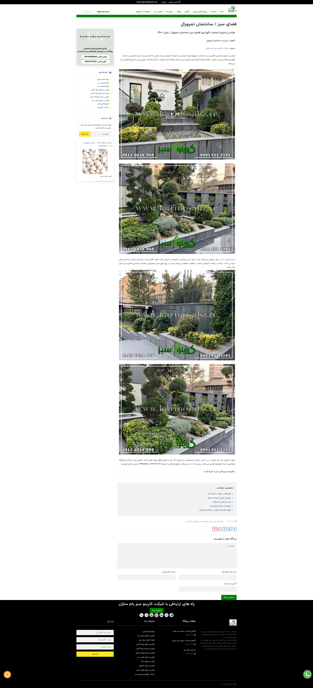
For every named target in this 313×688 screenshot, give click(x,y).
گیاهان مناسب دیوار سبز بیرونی (184, 640)
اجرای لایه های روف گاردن (99, 93)
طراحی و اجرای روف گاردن (100, 90)
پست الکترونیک (168, 572)
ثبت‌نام (95, 654)
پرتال (221, 684)
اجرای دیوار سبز (103, 83)
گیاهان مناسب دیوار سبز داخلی (184, 631)
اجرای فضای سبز (103, 86)
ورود (162, 660)
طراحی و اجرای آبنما (148, 661)
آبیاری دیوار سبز (190, 650)
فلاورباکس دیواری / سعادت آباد (219, 494)
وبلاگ (179, 11)
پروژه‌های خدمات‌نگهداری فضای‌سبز (197, 521)
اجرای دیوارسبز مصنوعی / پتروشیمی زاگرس (215, 510)
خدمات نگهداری (103, 107)
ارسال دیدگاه (229, 597)
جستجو (85, 134)
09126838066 (103, 12)
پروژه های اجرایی (200, 11)
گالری (187, 11)
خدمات (213, 11)
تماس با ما (158, 11)
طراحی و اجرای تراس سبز (100, 100)
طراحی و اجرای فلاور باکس (145, 670)
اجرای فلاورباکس (103, 104)
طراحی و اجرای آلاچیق (147, 666)
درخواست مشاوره (143, 11)
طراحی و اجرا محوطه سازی (99, 97)
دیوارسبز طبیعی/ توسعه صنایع (219, 498)
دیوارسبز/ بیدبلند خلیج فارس (220, 506)
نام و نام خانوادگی (229, 572)
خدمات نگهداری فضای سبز (145, 674)
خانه (222, 11)
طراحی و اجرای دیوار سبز (146, 636)
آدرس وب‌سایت (230, 583)
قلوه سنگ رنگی (106, 176)
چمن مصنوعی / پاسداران (222, 502)
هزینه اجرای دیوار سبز (147, 640)
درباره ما (169, 11)
